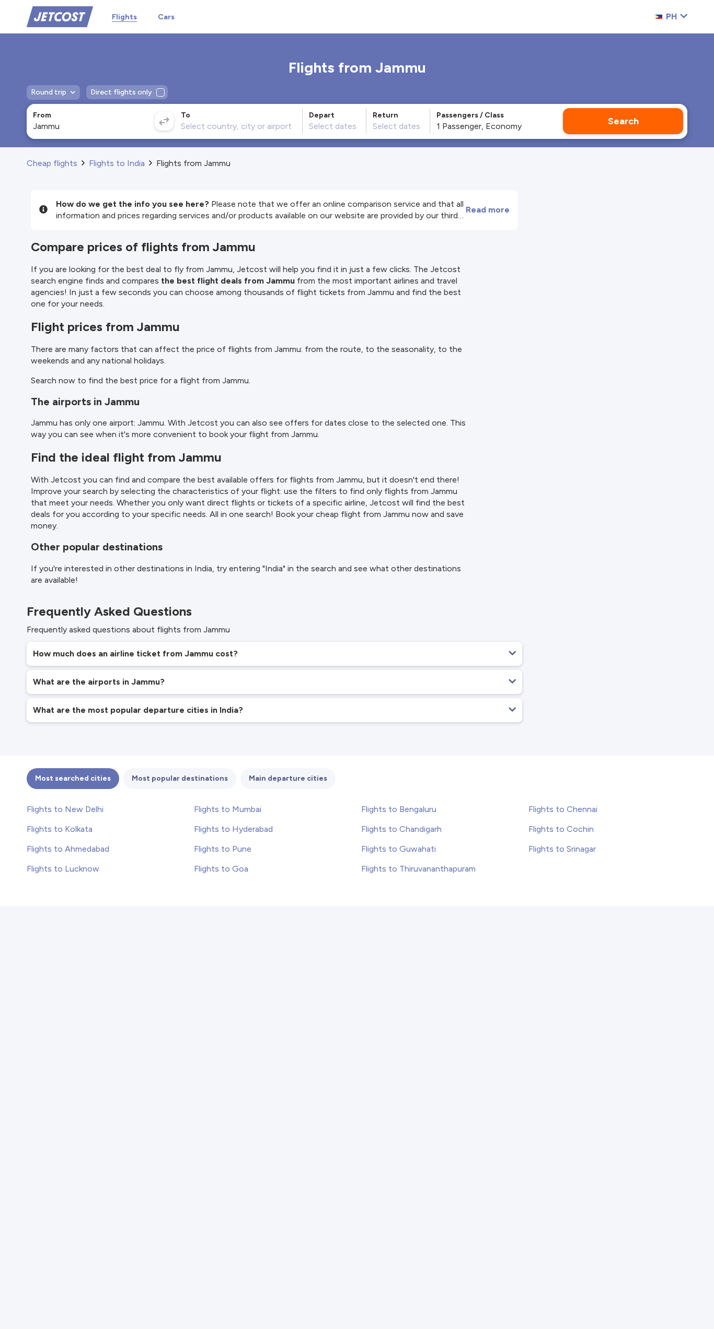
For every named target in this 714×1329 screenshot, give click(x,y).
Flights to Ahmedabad (68, 849)
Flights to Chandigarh (401, 829)
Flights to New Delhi (65, 809)
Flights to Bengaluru (398, 809)
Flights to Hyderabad (233, 829)
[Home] (60, 16)
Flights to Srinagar (562, 849)
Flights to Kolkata (60, 829)
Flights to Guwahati (398, 849)
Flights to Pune (222, 849)
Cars (166, 17)
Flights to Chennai (562, 809)
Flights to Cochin (561, 829)
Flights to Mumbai (227, 809)
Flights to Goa (221, 869)
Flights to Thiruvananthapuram (418, 869)
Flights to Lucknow (63, 869)
